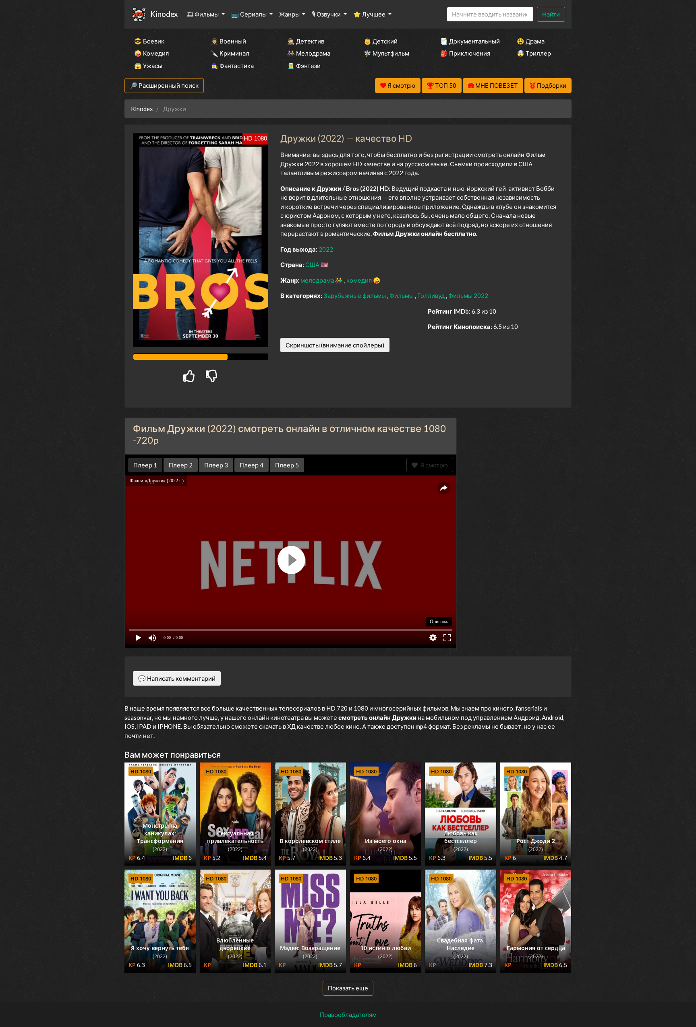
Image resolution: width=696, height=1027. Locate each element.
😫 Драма (531, 41)
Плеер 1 (145, 465)
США (313, 264)
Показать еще (348, 988)
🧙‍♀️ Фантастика (232, 65)
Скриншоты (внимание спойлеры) (335, 345)
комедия (359, 280)
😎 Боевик (149, 41)
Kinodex (164, 14)
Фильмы (402, 295)
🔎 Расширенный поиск (164, 85)
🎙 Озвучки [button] (327, 14)
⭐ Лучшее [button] (370, 14)
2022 (326, 249)
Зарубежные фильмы (355, 295)
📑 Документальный (467, 41)
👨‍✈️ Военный (228, 41)
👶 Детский (381, 41)
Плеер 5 (287, 465)
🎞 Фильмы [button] (203, 14)
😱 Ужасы (148, 65)
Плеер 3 (216, 465)
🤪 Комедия (151, 53)
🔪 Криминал (230, 53)
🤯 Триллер (534, 53)
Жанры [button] (290, 14)
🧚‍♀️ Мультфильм (386, 53)
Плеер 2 (181, 465)
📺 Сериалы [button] (249, 14)
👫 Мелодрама (308, 53)
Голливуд (431, 295)
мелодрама (317, 280)
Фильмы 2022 (468, 295)
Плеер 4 (251, 465)
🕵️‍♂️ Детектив (305, 41)
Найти (551, 14)
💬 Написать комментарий (176, 678)
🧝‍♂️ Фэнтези (304, 65)
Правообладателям (348, 1014)
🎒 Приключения (465, 53)
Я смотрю (433, 465)
